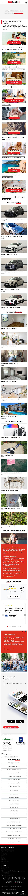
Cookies (3, 868)
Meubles (4, 86)
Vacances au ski (5, 175)
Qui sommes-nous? (5, 848)
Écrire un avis (14, 596)
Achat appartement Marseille (14, 769)
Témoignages (4, 855)
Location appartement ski (15, 175)
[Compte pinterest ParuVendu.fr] (19, 878)
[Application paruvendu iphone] (11, 721)
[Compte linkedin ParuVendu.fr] (8, 878)
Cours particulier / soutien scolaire (18, 157)
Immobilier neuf (13, 67)
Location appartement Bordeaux (14, 831)
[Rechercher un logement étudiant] (14, 102)
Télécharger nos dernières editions (9, 756)
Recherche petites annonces (8, 889)
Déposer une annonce (15, 886)
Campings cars (5, 49)
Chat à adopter (5, 137)
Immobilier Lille (14, 810)
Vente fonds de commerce (7, 194)
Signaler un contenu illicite (7, 875)
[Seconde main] (14, 84)
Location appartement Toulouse (14, 828)
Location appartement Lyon (14, 821)
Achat (3, 67)
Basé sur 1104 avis (12, 592)
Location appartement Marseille (14, 825)
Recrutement (4, 853)
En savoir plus (9, 649)
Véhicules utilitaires (13, 49)
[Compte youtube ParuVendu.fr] (23, 878)
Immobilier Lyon (14, 794)
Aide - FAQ (3, 863)
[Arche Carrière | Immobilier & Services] (23, 893)
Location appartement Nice (14, 841)
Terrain (18, 67)
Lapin (3, 139)
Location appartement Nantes (14, 835)
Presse (2, 857)
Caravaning (17, 47)
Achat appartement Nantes (14, 779)
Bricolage (14, 86)
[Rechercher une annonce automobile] (14, 44)
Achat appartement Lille (14, 782)
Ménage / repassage (6, 157)
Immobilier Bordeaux (14, 804)
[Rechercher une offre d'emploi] (14, 119)
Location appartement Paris (14, 818)
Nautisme (20, 49)
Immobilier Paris (14, 790)
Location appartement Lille (14, 838)
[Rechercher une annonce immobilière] (14, 64)
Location (7, 67)
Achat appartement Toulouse (14, 772)
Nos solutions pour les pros (7, 851)
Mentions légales (5, 873)
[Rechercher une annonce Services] (14, 154)
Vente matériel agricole (20, 197)
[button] (25, 615)
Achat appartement (21, 69)
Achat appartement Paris (14, 762)
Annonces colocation (6, 104)
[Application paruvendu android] (19, 721)
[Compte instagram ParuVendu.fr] (16, 878)
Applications (4, 859)
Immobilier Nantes (14, 807)
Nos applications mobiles (11, 727)
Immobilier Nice (14, 814)
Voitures (4, 47)
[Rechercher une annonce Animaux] (14, 134)
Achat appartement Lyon (14, 766)
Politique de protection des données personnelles (12, 871)
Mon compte (4, 886)
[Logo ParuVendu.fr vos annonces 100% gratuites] (14, 4)
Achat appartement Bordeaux (14, 776)
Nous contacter (4, 861)
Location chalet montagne (7, 177)
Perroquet (8, 139)
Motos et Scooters (10, 47)
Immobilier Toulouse (14, 800)
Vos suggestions (5, 866)
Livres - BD (9, 86)
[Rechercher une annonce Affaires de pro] (14, 192)
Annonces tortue (20, 137)
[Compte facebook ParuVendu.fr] (12, 878)
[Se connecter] (26, 2)
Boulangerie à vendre (6, 199)
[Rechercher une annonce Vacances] (14, 172)
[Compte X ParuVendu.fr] (4, 878)
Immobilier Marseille (14, 797)
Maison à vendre (12, 69)
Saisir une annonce (9, 576)
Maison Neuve (5, 69)
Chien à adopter (12, 137)
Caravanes (23, 47)
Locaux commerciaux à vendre (8, 197)
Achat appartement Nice (14, 786)
